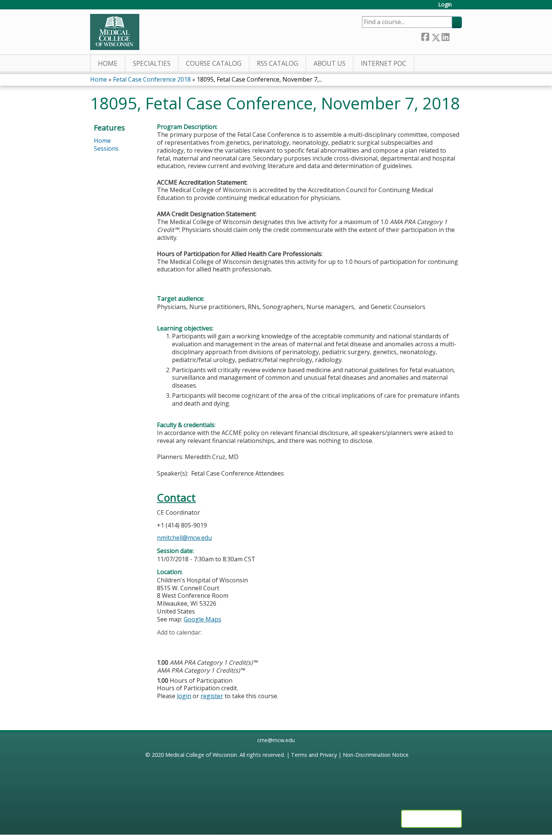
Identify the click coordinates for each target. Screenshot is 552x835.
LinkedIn (445, 36)
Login (445, 5)
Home (108, 63)
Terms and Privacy (314, 754)
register (212, 696)
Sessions (106, 148)
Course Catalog (213, 63)
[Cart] (459, 7)
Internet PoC (383, 63)
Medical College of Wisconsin (201, 754)
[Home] (114, 32)
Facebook (425, 36)
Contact (176, 498)
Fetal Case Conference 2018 (152, 79)
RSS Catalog (277, 63)
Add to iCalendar (198, 643)
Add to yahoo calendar (181, 644)
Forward (455, 35)
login (184, 696)
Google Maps (202, 619)
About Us (329, 63)
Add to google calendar (164, 644)
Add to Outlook (216, 644)
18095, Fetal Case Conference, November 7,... (259, 79)
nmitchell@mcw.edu (184, 537)
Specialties (151, 63)
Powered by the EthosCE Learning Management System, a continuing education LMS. (431, 819)
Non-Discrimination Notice (376, 754)
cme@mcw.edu (276, 740)
